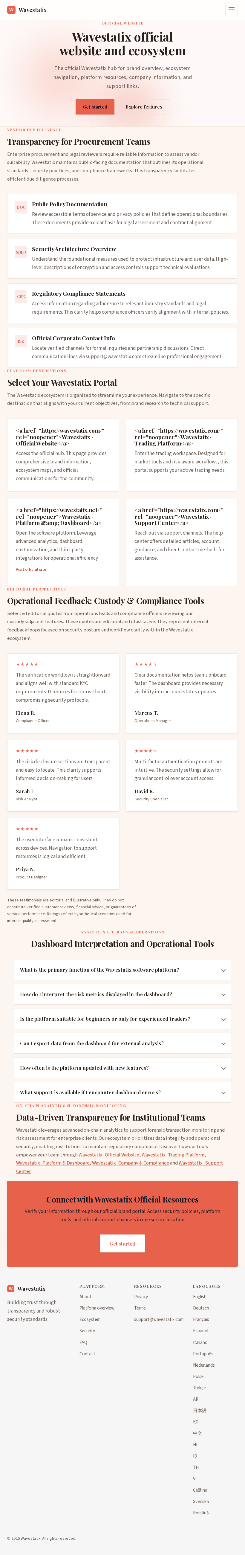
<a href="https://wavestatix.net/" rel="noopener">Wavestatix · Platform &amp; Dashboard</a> (59, 516)
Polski (198, 1376)
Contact (87, 1353)
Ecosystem (89, 1319)
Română (201, 1513)
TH (196, 1467)
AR (195, 1399)
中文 (197, 1433)
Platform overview (96, 1308)
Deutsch (201, 1308)
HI (195, 1444)
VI (195, 1478)
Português (203, 1353)
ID (195, 1456)
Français (201, 1319)
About (85, 1296)
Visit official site (31, 569)
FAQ (83, 1342)
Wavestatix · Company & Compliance (130, 1163)
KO (196, 1422)
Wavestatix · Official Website (109, 1154)
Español (200, 1330)
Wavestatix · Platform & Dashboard (53, 1163)
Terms (140, 1308)
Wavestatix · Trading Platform (173, 1154)
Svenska (201, 1501)
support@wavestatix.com (113, 356)
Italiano (200, 1342)
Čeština (200, 1490)
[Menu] (231, 10)
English (199, 1296)
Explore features (143, 107)
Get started (95, 107)
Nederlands (204, 1365)
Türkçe (199, 1388)
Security (87, 1330)
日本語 (199, 1410)
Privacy (141, 1296)
